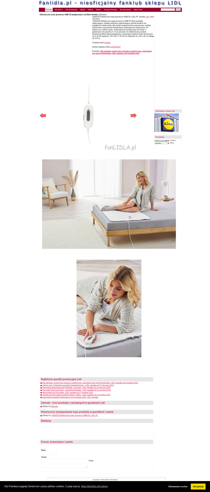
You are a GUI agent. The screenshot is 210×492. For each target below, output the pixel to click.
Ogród (82, 9)
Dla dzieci (58, 9)
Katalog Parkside (110, 9)
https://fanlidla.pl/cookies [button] (94, 486)
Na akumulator (125, 9)
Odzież (90, 9)
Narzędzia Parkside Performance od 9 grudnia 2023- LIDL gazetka (70, 397)
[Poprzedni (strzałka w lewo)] (64, 115)
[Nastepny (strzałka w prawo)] (112, 115)
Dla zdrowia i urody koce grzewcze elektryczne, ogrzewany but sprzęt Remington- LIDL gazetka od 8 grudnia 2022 (90, 383)
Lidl (147, 17)
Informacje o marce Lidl (165, 111)
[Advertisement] (65, 38)
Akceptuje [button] (198, 486)
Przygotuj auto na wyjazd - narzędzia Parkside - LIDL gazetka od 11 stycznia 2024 (77, 390)
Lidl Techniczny (71, 9)
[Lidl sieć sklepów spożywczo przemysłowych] (166, 131)
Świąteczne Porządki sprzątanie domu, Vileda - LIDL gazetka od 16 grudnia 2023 (76, 395)
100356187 (116, 47)
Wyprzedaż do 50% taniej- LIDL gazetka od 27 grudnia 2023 (68, 392)
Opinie (98, 9)
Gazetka (49, 9)
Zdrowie (54, 406)
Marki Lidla (138, 9)
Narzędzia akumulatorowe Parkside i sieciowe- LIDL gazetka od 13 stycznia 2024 (77, 388)
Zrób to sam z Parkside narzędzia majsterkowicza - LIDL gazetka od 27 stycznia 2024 (78, 385)
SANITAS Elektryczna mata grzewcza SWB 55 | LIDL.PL (75, 415)
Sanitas (107, 43)
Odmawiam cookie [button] (178, 486)
